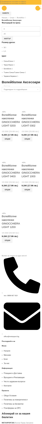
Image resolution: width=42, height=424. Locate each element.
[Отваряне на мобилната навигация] (4, 8)
